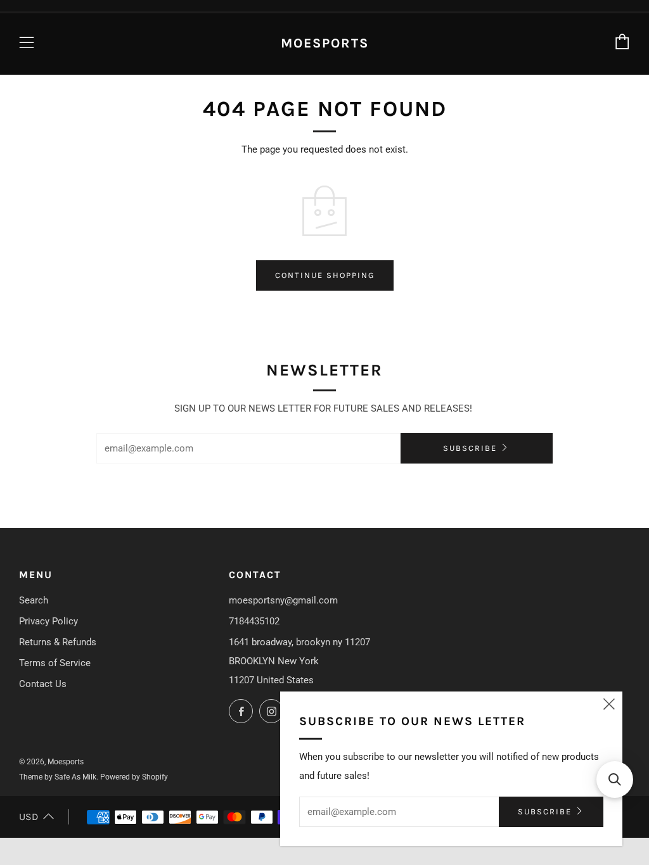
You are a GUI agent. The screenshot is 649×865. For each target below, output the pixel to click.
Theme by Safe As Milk (57, 777)
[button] (614, 779)
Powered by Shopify (134, 777)
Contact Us (43, 684)
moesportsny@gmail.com (283, 600)
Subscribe (470, 448)
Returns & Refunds (57, 642)
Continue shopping (325, 275)
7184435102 (254, 621)
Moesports (325, 43)
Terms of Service (55, 663)
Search (33, 600)
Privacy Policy (48, 621)
